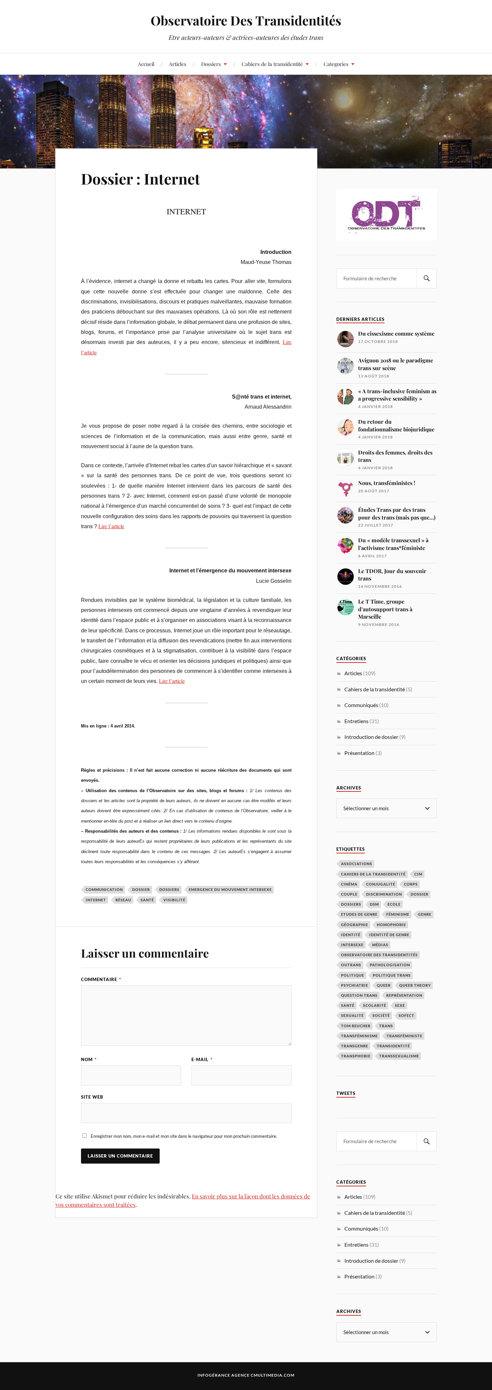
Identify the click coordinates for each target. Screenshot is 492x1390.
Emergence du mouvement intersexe (230, 889)
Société (381, 1015)
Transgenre (354, 1046)
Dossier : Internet (140, 178)
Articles (177, 63)
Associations (356, 863)
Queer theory (415, 985)
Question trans (359, 995)
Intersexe (352, 945)
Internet (96, 900)
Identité (350, 934)
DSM (374, 904)
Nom (89, 1059)
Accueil (146, 63)
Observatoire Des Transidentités (246, 20)
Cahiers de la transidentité (272, 63)
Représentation (404, 995)
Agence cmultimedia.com (263, 1375)
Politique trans (392, 975)
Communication (104, 889)
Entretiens (356, 721)
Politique (352, 975)
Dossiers (211, 63)
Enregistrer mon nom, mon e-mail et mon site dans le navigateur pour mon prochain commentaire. (184, 1136)
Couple (349, 894)
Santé (147, 900)
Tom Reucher (356, 1026)
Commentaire (101, 979)
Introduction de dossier (371, 737)
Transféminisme (359, 1036)
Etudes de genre (359, 914)
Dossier (141, 889)
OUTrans (351, 965)
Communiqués (361, 705)
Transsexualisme (399, 1056)
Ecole (394, 904)
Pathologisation (390, 965)
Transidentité (393, 1046)
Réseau (123, 900)
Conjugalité (380, 884)
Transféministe (404, 1036)
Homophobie (391, 924)
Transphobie (356, 1056)
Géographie (354, 924)
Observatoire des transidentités (379, 955)
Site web (92, 1097)
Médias (380, 945)
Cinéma (349, 884)
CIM (418, 874)
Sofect (406, 1015)
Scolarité (374, 1005)
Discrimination (384, 894)
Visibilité (174, 900)
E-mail (202, 1059)
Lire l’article (111, 526)
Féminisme (397, 914)
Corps (411, 884)
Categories (336, 63)
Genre (424, 914)
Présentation (359, 753)
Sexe (400, 1005)
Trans (386, 1026)
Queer (384, 985)
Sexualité (352, 1015)
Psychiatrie (354, 985)
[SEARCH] (427, 278)
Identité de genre (389, 934)
